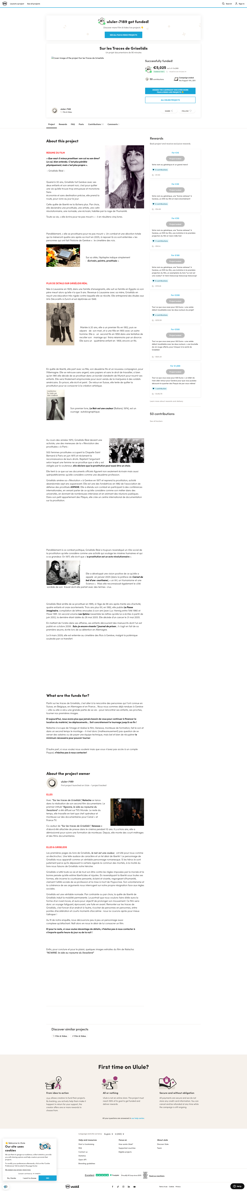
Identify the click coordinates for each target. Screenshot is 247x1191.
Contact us (82, 1152)
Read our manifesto (157, 1176)
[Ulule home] (85, 1187)
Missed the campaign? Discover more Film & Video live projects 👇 (170, 90)
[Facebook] (112, 1186)
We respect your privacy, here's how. (18, 1170)
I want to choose (29, 1178)
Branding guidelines (86, 1163)
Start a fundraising (86, 1144)
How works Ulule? (126, 1144)
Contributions (96, 124)
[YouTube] (134, 1186)
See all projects (33, 3)
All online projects (170, 100)
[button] (5, 1187)
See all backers (156, 421)
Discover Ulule (163, 1144)
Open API (82, 1159)
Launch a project (17, 3)
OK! (47, 1178)
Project (51, 124)
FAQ (73, 124)
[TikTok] (118, 1186)
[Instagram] (123, 1186)
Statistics (82, 1155)
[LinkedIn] (129, 1186)
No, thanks (11, 1178)
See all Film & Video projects (123, 35)
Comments (113, 124)
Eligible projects (125, 1152)
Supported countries (127, 1148)
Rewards (63, 124)
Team (159, 1148)
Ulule (48, 1098)
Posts (81, 124)
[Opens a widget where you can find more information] (237, 1186)
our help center (137, 1118)
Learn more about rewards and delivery (166, 401)
